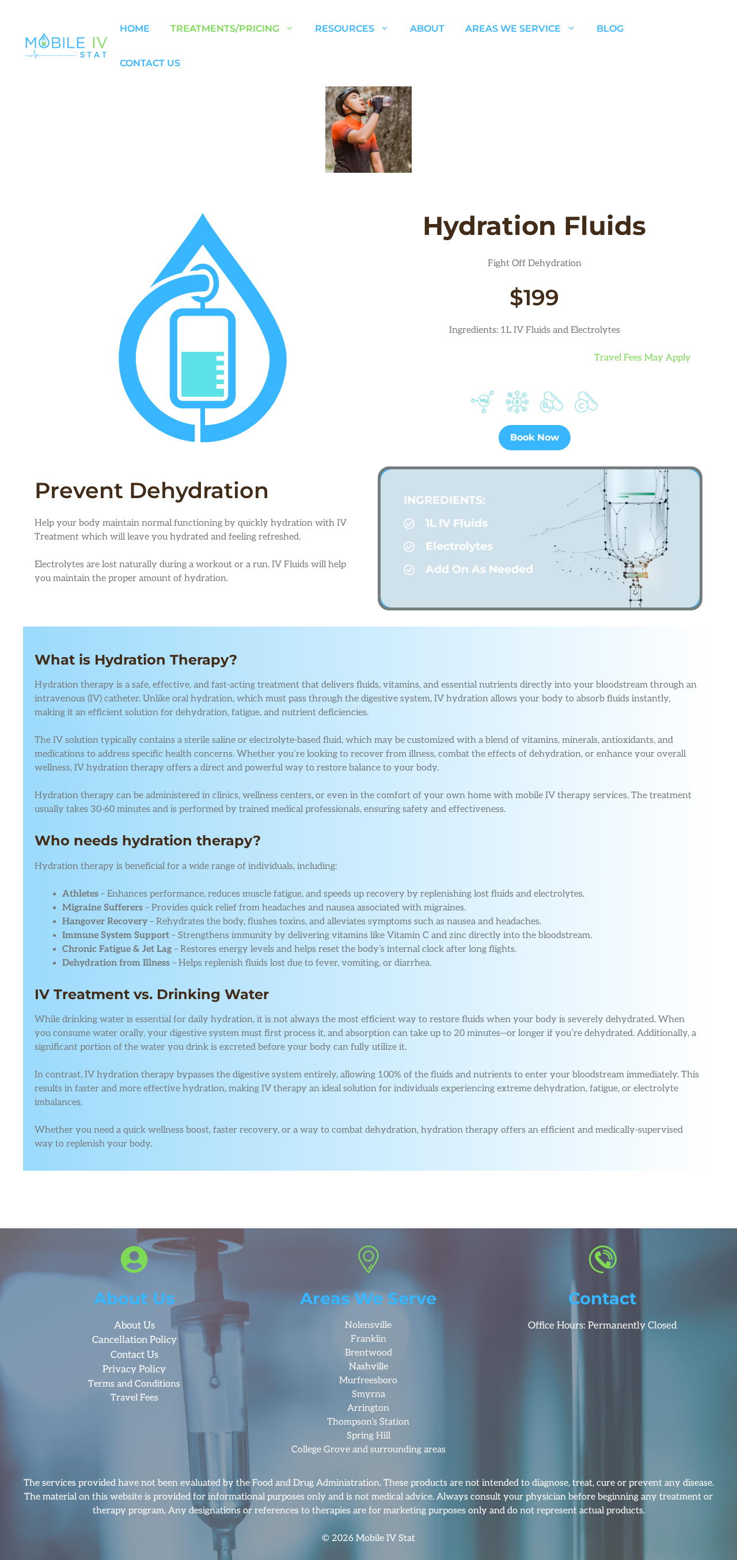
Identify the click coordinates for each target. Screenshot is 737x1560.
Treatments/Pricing (224, 28)
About (427, 28)
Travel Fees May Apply (642, 357)
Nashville (368, 1366)
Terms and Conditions (134, 1384)
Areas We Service (513, 28)
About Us (134, 1325)
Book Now (534, 437)
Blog (610, 28)
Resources (344, 28)
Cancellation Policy (134, 1340)
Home (135, 28)
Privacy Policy (134, 1369)
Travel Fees (134, 1397)
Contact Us (150, 63)
